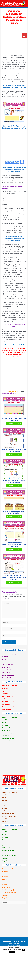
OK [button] (24, 949)
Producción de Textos (8, 670)
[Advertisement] (14, 40)
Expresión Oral (6, 672)
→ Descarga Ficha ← (14, 423)
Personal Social (6, 677)
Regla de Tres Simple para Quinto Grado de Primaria (14, 512)
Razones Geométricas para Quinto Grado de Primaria (14, 450)
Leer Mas (17, 952)
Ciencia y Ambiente (7, 664)
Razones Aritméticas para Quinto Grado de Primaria (14, 481)
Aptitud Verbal (6, 667)
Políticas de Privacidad (14, 943)
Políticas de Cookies (14, 945)
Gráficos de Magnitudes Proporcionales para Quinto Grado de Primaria (14, 544)
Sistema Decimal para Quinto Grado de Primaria (14, 419)
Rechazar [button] (12, 952)
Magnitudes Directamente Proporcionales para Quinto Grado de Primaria (14, 577)
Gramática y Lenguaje (8, 675)
